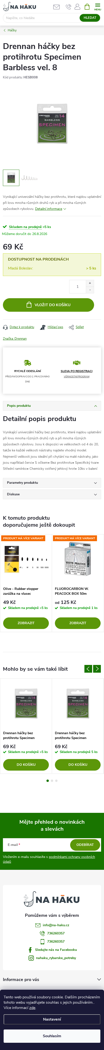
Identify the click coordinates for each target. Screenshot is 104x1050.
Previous (88, 669)
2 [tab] (52, 781)
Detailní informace (48, 209)
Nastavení (52, 1019)
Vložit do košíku (53, 305)
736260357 (56, 933)
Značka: (15, 339)
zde (32, 1007)
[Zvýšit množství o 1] (90, 283)
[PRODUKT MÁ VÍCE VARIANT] (26, 559)
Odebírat (85, 845)
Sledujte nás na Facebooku (56, 949)
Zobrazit (26, 623)
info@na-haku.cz (56, 925)
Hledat (90, 18)
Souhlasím (52, 1036)
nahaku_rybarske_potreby (56, 958)
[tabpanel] (26, 583)
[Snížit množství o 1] (90, 290)
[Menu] (97, 6)
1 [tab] (47, 781)
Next (97, 669)
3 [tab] (56, 781)
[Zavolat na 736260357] (69, 7)
